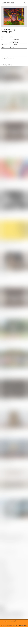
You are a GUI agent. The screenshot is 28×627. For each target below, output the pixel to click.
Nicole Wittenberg (8, 30)
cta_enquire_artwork (8, 58)
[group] (14, 16)
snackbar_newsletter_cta (20, 625)
